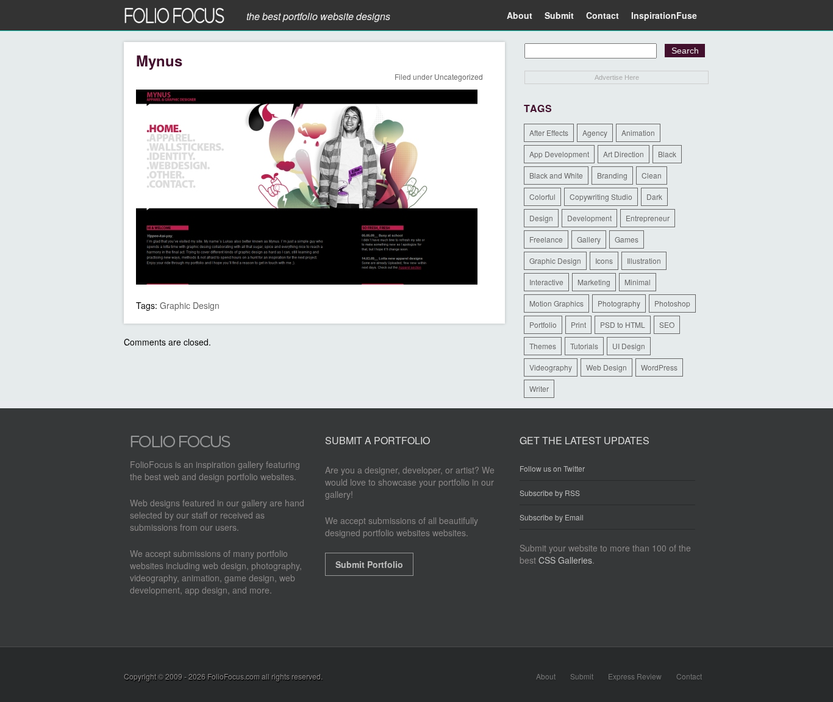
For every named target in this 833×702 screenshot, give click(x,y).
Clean (652, 175)
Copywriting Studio (601, 196)
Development (589, 218)
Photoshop (672, 303)
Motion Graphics (556, 303)
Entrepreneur (648, 218)
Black (667, 154)
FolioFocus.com (233, 676)
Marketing (593, 282)
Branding (612, 175)
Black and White (556, 175)
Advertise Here (617, 77)
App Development (559, 154)
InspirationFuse (664, 15)
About (519, 15)
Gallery (589, 239)
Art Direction (623, 154)
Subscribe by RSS (550, 493)
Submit (559, 15)
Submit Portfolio (369, 564)
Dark (654, 196)
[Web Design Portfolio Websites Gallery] (180, 445)
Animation (638, 132)
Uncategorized (458, 76)
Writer (539, 388)
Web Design (606, 367)
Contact (602, 15)
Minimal (637, 282)
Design (541, 218)
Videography (550, 367)
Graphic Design (190, 305)
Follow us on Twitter (552, 468)
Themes (542, 346)
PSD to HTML (622, 324)
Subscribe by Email (552, 517)
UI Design (628, 346)
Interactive (546, 282)
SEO (666, 324)
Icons (604, 260)
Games (626, 239)
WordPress (659, 367)
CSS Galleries (565, 560)
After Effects (548, 132)
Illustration (644, 260)
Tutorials (584, 346)
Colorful (542, 196)
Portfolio (543, 324)
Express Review (635, 676)
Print (578, 324)
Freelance (546, 239)
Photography (619, 303)
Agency (594, 132)
